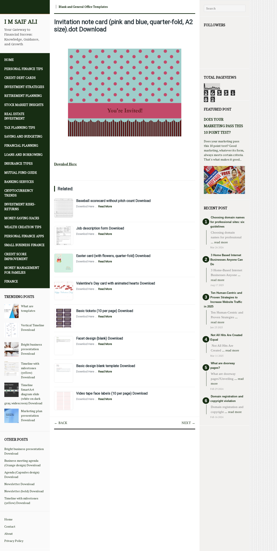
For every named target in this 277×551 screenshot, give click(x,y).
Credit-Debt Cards (20, 78)
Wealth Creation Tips (22, 227)
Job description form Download (100, 228)
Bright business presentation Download (31, 349)
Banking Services (19, 182)
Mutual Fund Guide (20, 173)
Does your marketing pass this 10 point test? (223, 126)
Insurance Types (18, 163)
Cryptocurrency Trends (18, 193)
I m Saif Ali (20, 21)
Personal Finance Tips (23, 69)
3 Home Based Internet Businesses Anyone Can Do (226, 260)
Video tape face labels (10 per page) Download (112, 393)
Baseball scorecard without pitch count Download (113, 201)
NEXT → (188, 422)
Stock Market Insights (23, 105)
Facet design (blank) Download (99, 338)
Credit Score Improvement (16, 256)
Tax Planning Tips (19, 127)
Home (9, 60)
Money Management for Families (21, 270)
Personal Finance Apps (24, 236)
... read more (219, 242)
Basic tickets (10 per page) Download (104, 311)
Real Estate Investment (14, 116)
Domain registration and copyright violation (226, 399)
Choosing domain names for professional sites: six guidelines (227, 222)
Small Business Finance (24, 245)
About (8, 533)
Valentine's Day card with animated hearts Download (115, 283)
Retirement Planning (23, 96)
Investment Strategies (24, 87)
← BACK (60, 422)
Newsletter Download (19, 484)
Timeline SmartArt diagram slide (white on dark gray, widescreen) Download (23, 394)
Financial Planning (21, 145)
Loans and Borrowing (23, 155)
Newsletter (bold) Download (23, 491)
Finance (11, 281)
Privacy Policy (13, 541)
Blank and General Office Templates (83, 7)
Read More (105, 206)
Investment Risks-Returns (19, 206)
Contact (9, 526)
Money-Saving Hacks (21, 218)
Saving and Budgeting (23, 136)
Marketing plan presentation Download (31, 415)
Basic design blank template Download (105, 366)
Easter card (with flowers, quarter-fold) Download (113, 256)
